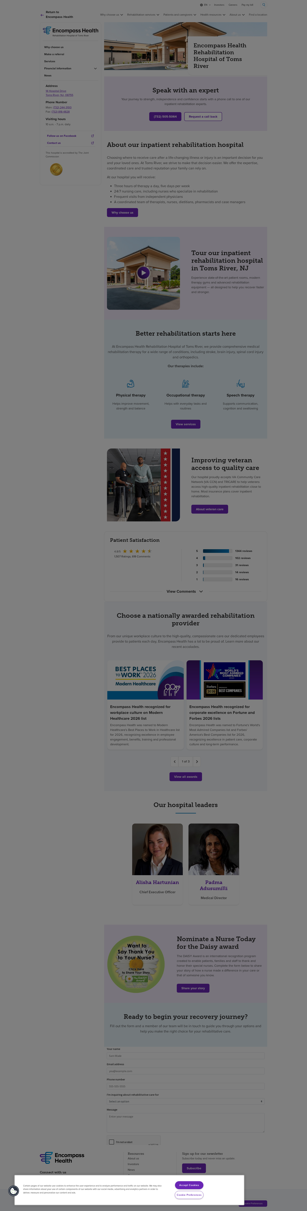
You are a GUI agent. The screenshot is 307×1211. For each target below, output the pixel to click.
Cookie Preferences (189, 1195)
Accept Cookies (189, 1185)
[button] (13, 1191)
